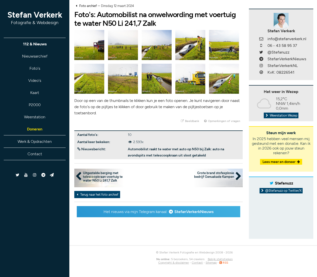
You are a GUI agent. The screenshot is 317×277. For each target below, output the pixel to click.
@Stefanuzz (278, 52)
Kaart (34, 92)
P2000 (35, 104)
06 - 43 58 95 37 (282, 45)
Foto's (34, 68)
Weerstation (34, 117)
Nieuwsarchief (35, 56)
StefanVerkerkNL (282, 65)
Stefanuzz (284, 183)
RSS (225, 262)
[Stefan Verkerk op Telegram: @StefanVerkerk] (52, 175)
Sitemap (211, 262)
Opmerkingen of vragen (223, 121)
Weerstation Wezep (283, 115)
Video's (34, 80)
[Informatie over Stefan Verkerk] (281, 20)
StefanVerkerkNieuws (193, 211)
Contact (34, 154)
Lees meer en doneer (279, 162)
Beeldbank (191, 121)
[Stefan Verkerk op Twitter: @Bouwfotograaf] (18, 175)
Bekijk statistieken (220, 259)
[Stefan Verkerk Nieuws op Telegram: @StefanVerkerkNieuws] (43, 175)
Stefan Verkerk (34, 17)
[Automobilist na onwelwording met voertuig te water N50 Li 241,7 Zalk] (89, 44)
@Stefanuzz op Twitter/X (283, 190)
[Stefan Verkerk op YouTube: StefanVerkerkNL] (26, 175)
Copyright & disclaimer (173, 262)
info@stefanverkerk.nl (286, 38)
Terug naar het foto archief (98, 194)
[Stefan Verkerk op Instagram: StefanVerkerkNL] (35, 175)
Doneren (34, 129)
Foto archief (88, 6)
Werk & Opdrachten (35, 141)
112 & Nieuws (35, 44)
